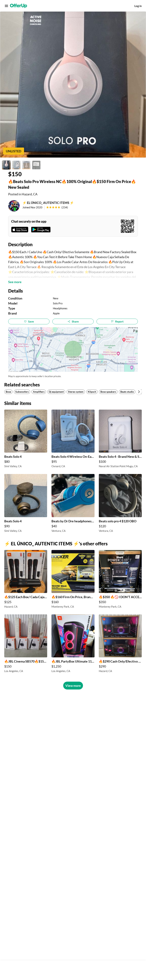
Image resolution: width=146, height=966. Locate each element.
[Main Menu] (6, 6)
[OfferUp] (18, 6)
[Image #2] (16, 165)
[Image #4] (36, 165)
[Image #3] (26, 165)
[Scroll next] (139, 392)
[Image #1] (6, 165)
